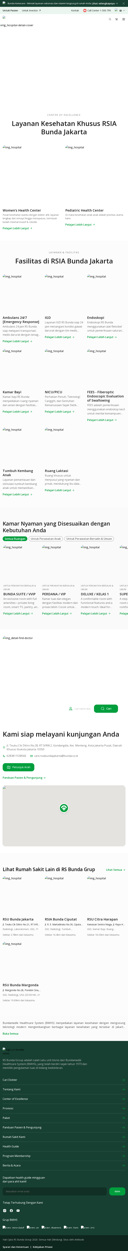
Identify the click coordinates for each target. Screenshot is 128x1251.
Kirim (117, 1191)
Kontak (75, 10)
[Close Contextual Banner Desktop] (123, 3)
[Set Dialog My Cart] (116, 19)
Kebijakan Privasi (42, 1246)
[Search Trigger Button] (110, 19)
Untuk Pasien (10, 10)
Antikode (79, 1239)
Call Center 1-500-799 (99, 10)
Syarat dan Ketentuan (16, 1246)
